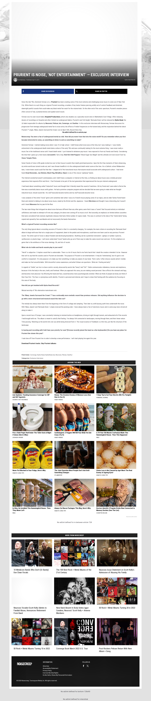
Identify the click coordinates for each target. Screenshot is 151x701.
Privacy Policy (47, 670)
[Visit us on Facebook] (84, 666)
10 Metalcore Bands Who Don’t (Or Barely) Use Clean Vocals (31, 571)
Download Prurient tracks (31, 343)
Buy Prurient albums (48, 343)
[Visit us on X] (88, 666)
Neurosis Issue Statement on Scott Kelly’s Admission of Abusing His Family (116, 571)
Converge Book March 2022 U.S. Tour (72, 648)
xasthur (69, 355)
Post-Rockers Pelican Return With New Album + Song (115, 649)
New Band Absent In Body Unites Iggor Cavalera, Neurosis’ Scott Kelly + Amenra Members (73, 610)
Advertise (46, 666)
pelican (64, 355)
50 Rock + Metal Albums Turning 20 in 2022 (117, 608)
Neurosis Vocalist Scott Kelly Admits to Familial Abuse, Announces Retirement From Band (30, 610)
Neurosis (58, 355)
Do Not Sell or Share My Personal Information (57, 675)
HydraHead (48, 355)
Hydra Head (119, 120)
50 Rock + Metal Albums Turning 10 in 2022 (32, 648)
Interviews (40, 358)
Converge (33, 355)
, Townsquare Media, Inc (36, 680)
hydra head (41, 355)
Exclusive (33, 358)
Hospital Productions (52, 117)
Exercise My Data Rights (50, 673)
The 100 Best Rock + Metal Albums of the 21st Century (73, 571)
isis (54, 355)
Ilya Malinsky (21, 80)
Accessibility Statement (50, 668)
